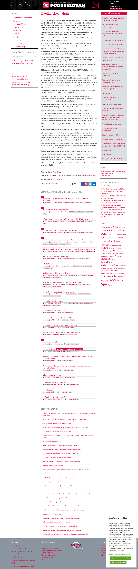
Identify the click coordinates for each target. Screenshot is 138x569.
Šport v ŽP (17, 27)
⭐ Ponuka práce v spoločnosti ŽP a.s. (113, 189)
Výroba (103, 271)
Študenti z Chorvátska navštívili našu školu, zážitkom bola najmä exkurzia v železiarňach (67, 494)
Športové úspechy (56, 179)
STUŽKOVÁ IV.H (107, 155)
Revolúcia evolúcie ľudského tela (112, 139)
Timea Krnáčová (55, 266)
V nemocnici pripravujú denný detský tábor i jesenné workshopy (60, 526)
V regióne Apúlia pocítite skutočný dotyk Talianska (57, 431)
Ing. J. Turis (53, 202)
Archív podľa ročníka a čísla (21, 82)
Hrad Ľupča (45, 546)
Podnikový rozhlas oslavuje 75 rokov (53, 465)
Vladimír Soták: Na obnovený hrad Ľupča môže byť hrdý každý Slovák (62, 445)
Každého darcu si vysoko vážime (112, 104)
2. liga (103, 227)
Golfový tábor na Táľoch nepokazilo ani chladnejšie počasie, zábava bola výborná (65, 427)
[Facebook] (83, 184)
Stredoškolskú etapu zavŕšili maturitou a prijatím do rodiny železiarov (62, 530)
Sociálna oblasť (65, 244)
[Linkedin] (94, 184)
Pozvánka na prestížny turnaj (51, 441)
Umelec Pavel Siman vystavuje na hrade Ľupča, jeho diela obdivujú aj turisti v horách (66, 534)
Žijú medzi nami (114, 285)
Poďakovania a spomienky (107, 256)
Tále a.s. (44, 560)
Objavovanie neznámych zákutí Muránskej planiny (57, 457)
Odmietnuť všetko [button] (125, 558)
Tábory (111, 268)
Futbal (72, 320)
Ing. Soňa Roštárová (56, 221)
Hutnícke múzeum (47, 553)
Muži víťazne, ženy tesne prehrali (113, 45)
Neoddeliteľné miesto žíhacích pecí (113, 40)
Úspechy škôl (120, 273)
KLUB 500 (17, 40)
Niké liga (109, 251)
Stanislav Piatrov (55, 294)
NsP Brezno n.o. (118, 251)
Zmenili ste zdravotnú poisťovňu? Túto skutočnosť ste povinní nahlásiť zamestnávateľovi (113, 117)
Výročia (107, 271)
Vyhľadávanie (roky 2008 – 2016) (22, 61)
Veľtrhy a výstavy (118, 268)
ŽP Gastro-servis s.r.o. (56, 399)
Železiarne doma (85, 202)
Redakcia (17, 43)
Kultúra (120, 248)
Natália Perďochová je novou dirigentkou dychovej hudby (59, 478)
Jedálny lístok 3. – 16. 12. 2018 (112, 159)
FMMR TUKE (54, 370)
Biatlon (16, 34)
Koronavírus (113, 248)
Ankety (116, 227)
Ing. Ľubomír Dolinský (56, 212)
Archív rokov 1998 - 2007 (20, 77)
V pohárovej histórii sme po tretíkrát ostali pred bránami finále (60, 502)
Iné (72, 370)
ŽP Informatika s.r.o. (48, 555)
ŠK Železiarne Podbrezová (50, 557)
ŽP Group (17, 21)
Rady (71, 360)
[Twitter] (90, 184)
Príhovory (112, 259)
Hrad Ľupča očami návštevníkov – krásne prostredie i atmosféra (60, 453)
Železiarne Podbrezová (22, 18)
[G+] (86, 184)
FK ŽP (112, 241)
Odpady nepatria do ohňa (110, 135)
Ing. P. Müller (54, 334)
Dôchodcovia (107, 238)
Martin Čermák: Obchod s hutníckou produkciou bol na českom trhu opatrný (64, 510)
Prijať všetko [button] (114, 558)
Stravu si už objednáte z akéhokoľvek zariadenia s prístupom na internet (63, 506)
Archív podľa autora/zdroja (20, 85)
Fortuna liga (106, 245)
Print (75, 184)
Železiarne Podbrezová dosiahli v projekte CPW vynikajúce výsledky (61, 461)
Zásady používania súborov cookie (119, 554)
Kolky (93, 175)
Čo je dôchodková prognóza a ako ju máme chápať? (57, 423)
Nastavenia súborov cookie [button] (118, 562)
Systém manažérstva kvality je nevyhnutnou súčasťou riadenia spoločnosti (112, 34)
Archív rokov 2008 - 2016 (20, 79)
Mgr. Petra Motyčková (56, 232)
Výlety (124, 268)
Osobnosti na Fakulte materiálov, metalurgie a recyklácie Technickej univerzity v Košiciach (113, 51)
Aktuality (109, 227)
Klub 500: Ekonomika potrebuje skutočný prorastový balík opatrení (61, 518)
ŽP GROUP (104, 546)
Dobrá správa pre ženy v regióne (52, 482)
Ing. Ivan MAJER (55, 284)
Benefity (107, 230)
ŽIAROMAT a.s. (105, 550)
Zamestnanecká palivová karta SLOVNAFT (54, 514)
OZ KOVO (17, 30)
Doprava (114, 235)
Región (16, 37)
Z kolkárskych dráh (108, 93)
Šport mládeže (107, 281)
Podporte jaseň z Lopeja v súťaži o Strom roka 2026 (57, 522)
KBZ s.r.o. (104, 555)
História (89, 232)
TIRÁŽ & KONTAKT (18, 557)
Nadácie (103, 251)
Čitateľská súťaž (109, 276)
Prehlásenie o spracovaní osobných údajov (23, 562)
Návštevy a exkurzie (106, 253)
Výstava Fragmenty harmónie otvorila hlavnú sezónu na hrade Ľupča (62, 449)
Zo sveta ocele (107, 150)
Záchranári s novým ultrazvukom (52, 474)
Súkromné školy (20, 24)
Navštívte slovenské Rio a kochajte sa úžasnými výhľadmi (58, 486)
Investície (118, 245)
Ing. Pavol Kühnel (55, 172)
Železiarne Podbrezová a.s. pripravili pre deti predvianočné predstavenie (112, 67)
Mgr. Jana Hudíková (56, 303)
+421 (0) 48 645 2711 (19, 548)
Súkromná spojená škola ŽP (50, 548)
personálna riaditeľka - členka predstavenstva (63, 242)
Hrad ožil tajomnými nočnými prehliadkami (55, 498)
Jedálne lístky (19, 47)
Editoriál (115, 238)
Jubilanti (104, 248)
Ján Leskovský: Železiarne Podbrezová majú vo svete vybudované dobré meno (64, 419)
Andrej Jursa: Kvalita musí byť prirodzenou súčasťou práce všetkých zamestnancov (65, 470)
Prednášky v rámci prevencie (111, 124)
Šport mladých (121, 276)
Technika (107, 268)
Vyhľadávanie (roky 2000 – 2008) (22, 63)
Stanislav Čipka (54, 377)
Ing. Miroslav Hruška (56, 275)
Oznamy (114, 253)
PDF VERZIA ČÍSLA (116, 8)
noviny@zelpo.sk (17, 546)
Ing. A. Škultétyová (55, 251)
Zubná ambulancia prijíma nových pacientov (55, 490)
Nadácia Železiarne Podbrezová (52, 550)
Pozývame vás (120, 253)
